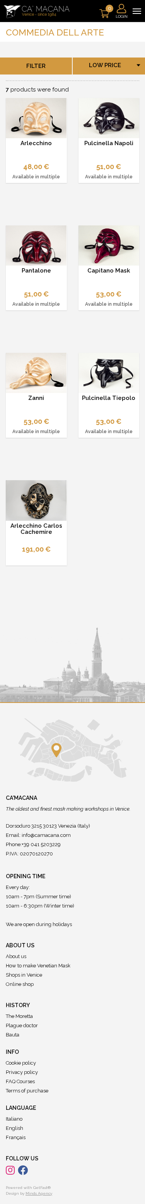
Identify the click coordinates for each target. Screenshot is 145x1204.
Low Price (105, 65)
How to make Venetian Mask (38, 966)
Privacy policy (22, 1072)
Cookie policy (21, 1063)
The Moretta (19, 1016)
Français (16, 1137)
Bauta (12, 1035)
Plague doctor (22, 1025)
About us (16, 956)
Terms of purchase (27, 1091)
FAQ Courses (20, 1081)
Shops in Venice (24, 975)
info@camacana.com (46, 835)
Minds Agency (39, 1193)
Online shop (20, 984)
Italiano (14, 1119)
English (14, 1128)
